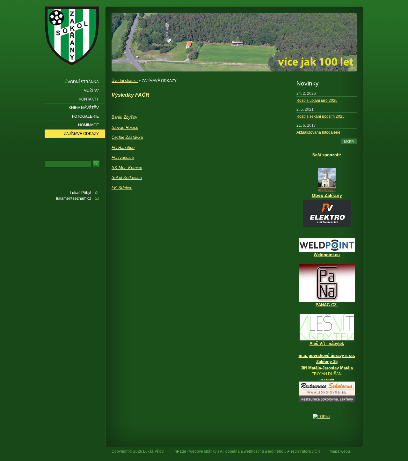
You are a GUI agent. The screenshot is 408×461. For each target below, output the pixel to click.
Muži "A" (91, 90)
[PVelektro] (326, 213)
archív (349, 141)
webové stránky (202, 451)
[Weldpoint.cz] (327, 250)
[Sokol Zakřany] (74, 35)
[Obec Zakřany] (326, 180)
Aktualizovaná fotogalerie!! (319, 132)
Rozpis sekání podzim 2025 (320, 116)
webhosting (254, 451)
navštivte (327, 379)
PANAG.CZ (326, 304)
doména (232, 451)
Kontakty (89, 99)
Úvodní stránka (125, 80)
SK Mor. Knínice (127, 167)
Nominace (88, 125)
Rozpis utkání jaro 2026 (317, 100)
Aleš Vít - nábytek (327, 343)
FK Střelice (122, 187)
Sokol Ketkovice (127, 177)
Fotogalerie (85, 116)
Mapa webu (340, 451)
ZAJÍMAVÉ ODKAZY (81, 133)
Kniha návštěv (84, 108)
